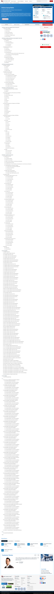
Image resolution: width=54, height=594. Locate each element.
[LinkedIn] (44, 582)
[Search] (48, 1)
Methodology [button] (37, 24)
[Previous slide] (35, 555)
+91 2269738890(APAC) (22, 591)
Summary (6, 24)
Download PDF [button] (47, 24)
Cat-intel (16, 580)
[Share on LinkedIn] (43, 39)
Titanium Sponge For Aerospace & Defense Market (21, 544)
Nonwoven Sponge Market (7, 544)
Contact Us (28, 579)
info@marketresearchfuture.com (31, 583)
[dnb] (3, 586)
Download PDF (6, 19)
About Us (30, 1)
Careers (28, 580)
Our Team (22, 580)
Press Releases (23, 583)
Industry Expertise (13, 1)
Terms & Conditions (3, 593)
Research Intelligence (21, 1)
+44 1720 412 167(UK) (30, 587)
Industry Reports (17, 579)
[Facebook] (41, 582)
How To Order (17, 584)
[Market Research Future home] (6, 1)
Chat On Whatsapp (46, 44)
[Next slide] (38, 555)
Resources (26, 1)
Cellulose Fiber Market (8, 549)
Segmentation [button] (27, 24)
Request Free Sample (42, 21)
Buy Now (46, 27)
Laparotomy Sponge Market (34, 544)
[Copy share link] (44, 39)
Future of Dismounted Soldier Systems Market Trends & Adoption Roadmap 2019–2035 (46, 573)
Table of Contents (16, 24)
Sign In (51, 1)
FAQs (22, 584)
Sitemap (16, 583)
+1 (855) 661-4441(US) (30, 586)
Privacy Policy (8, 593)
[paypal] (4, 584)
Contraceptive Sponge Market (47, 544)
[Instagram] (40, 582)
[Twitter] (43, 582)
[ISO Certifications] (46, 34)
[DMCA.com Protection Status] (9, 586)
